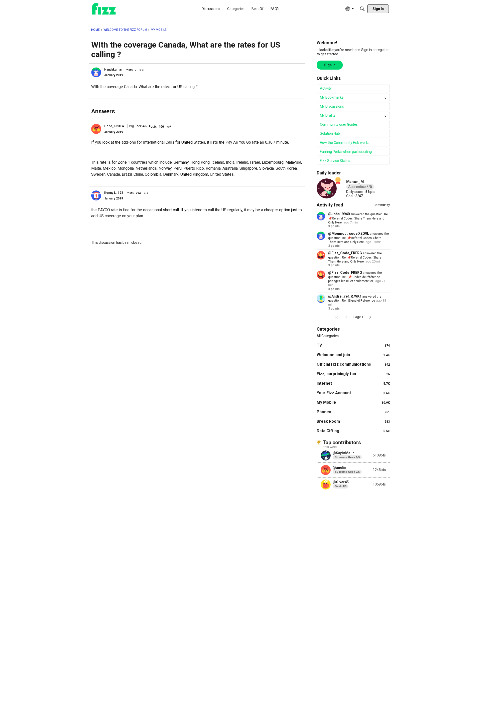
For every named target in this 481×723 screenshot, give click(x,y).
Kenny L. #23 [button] (113, 192)
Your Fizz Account (353, 392)
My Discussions (332, 106)
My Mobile (353, 402)
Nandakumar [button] (113, 69)
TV (353, 345)
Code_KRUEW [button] (114, 126)
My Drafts (353, 115)
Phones (353, 411)
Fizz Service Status (335, 161)
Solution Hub (330, 133)
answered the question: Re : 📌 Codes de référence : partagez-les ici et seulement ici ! (355, 277)
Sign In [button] (329, 65)
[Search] (362, 8)
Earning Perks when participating (346, 152)
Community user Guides (339, 124)
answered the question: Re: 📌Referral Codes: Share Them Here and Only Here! (358, 218)
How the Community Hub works (345, 143)
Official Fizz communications (353, 364)
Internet (353, 383)
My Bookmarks (353, 97)
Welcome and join (353, 354)
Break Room (353, 421)
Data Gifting (353, 430)
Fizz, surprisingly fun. (353, 373)
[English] (104, 9)
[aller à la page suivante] (370, 317)
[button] (96, 72)
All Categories (328, 336)
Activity (326, 88)
